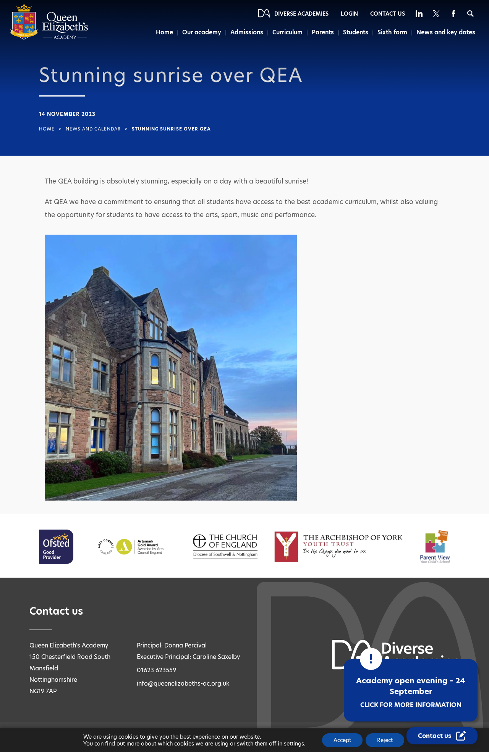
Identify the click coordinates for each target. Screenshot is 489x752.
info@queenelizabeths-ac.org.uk (183, 684)
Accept (342, 740)
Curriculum (287, 32)
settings (294, 743)
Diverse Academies (301, 14)
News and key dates (445, 32)
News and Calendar (93, 129)
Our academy (201, 32)
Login (349, 14)
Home (164, 32)
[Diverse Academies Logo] (49, 38)
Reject (385, 740)
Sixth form (392, 32)
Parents (323, 32)
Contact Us (387, 14)
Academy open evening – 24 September (410, 692)
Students (355, 32)
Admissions (246, 32)
